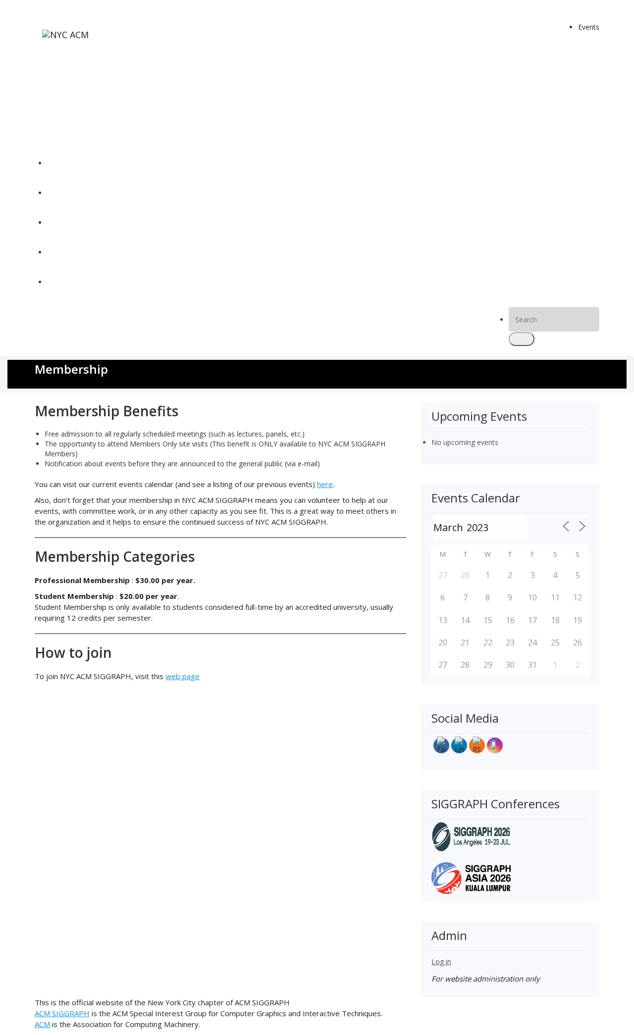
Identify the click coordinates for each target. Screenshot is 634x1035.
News (56, 192)
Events (588, 27)
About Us (62, 222)
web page (182, 676)
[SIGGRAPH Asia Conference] (471, 877)
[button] (521, 339)
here (325, 484)
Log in (441, 961)
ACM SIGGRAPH (62, 1013)
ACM (42, 1024)
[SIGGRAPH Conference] (471, 835)
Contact (59, 282)
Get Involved (67, 252)
